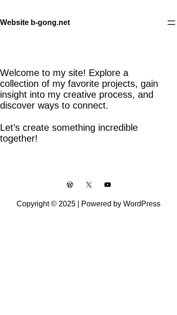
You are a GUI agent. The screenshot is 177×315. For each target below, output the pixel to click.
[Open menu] (171, 22)
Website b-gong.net (35, 22)
